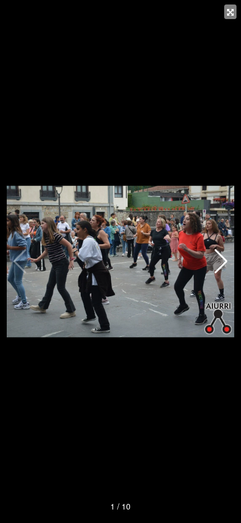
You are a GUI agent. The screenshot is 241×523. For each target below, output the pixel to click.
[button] (221, 261)
